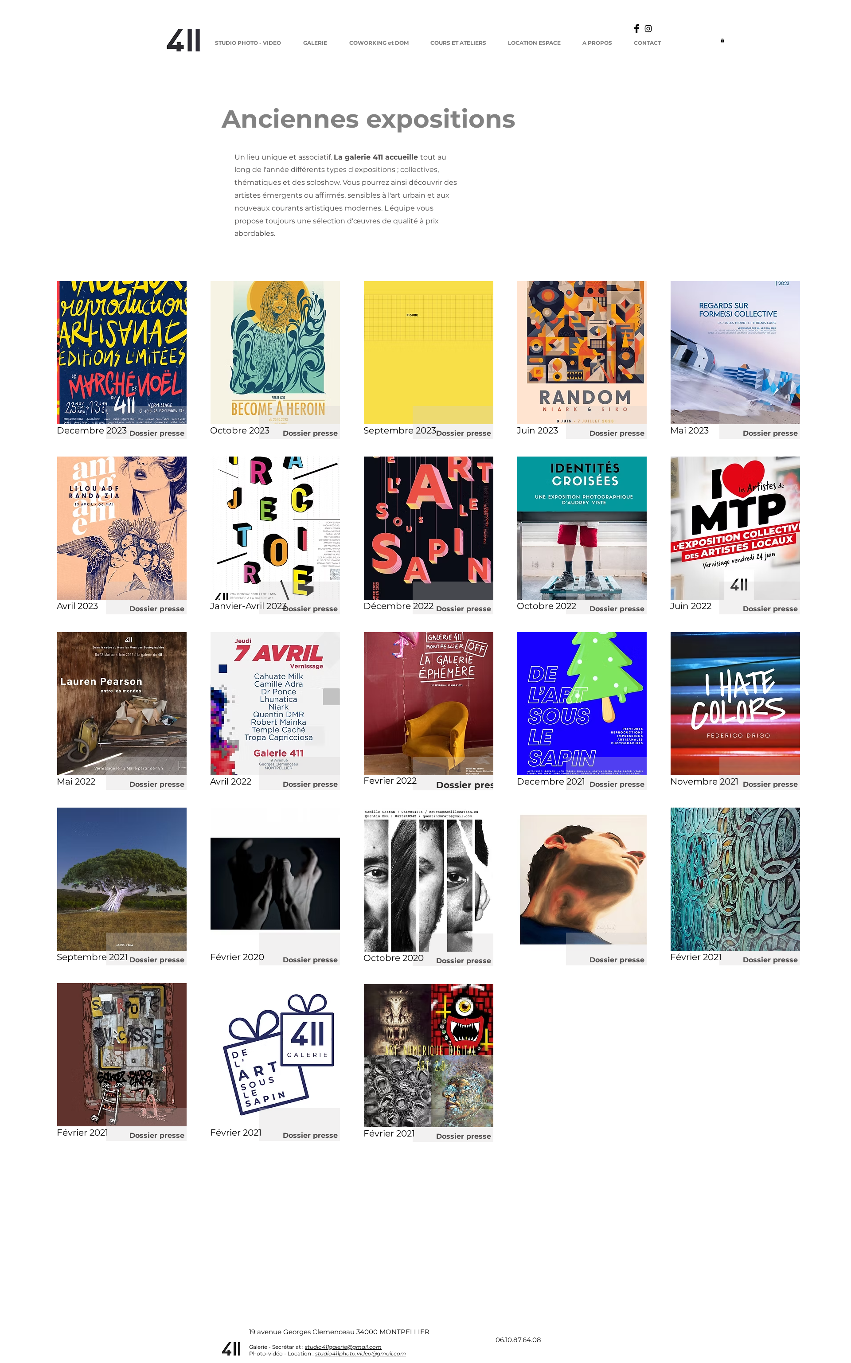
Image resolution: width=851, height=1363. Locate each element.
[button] (722, 40)
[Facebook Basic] (636, 28)
